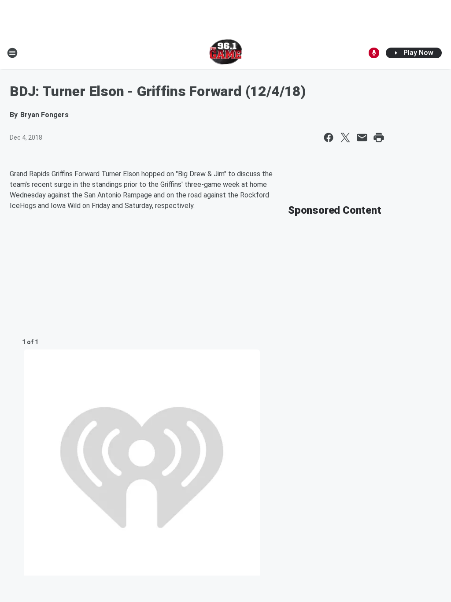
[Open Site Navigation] (12, 53)
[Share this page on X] (345, 137)
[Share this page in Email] (362, 137)
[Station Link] (225, 53)
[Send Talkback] (374, 53)
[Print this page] (379, 137)
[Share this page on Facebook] (328, 137)
